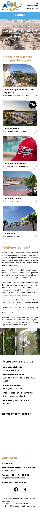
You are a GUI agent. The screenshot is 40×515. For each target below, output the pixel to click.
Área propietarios (32, 4)
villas (18, 295)
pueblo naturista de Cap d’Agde (15, 325)
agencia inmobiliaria (19, 258)
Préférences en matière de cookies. (22, 506)
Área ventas (32, 8)
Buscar (20, 15)
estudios (12, 292)
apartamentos (32, 292)
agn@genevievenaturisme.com (15, 478)
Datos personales (17, 503)
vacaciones (12, 310)
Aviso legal (5, 503)
